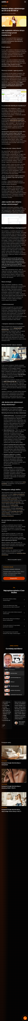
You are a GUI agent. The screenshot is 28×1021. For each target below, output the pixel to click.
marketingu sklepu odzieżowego (10, 498)
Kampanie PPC (13, 578)
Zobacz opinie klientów (7, 548)
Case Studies (4, 5)
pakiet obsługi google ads (10, 381)
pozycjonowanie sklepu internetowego (11, 502)
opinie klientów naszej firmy (17, 120)
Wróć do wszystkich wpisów (14, 559)
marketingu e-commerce (8, 516)
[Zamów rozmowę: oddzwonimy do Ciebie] (25, 1018)
